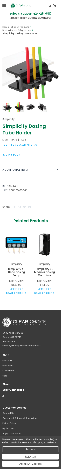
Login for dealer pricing (19, 144)
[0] (54, 6)
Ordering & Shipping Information (19, 418)
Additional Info (15, 170)
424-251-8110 (9, 341)
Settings (31, 449)
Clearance (8, 370)
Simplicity (8, 119)
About (6, 384)
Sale (4, 375)
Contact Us (8, 413)
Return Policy (9, 423)
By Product (8, 365)
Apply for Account (11, 433)
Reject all (30, 456)
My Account (8, 428)
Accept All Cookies (30, 464)
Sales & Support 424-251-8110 (31, 14)
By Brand (7, 360)
